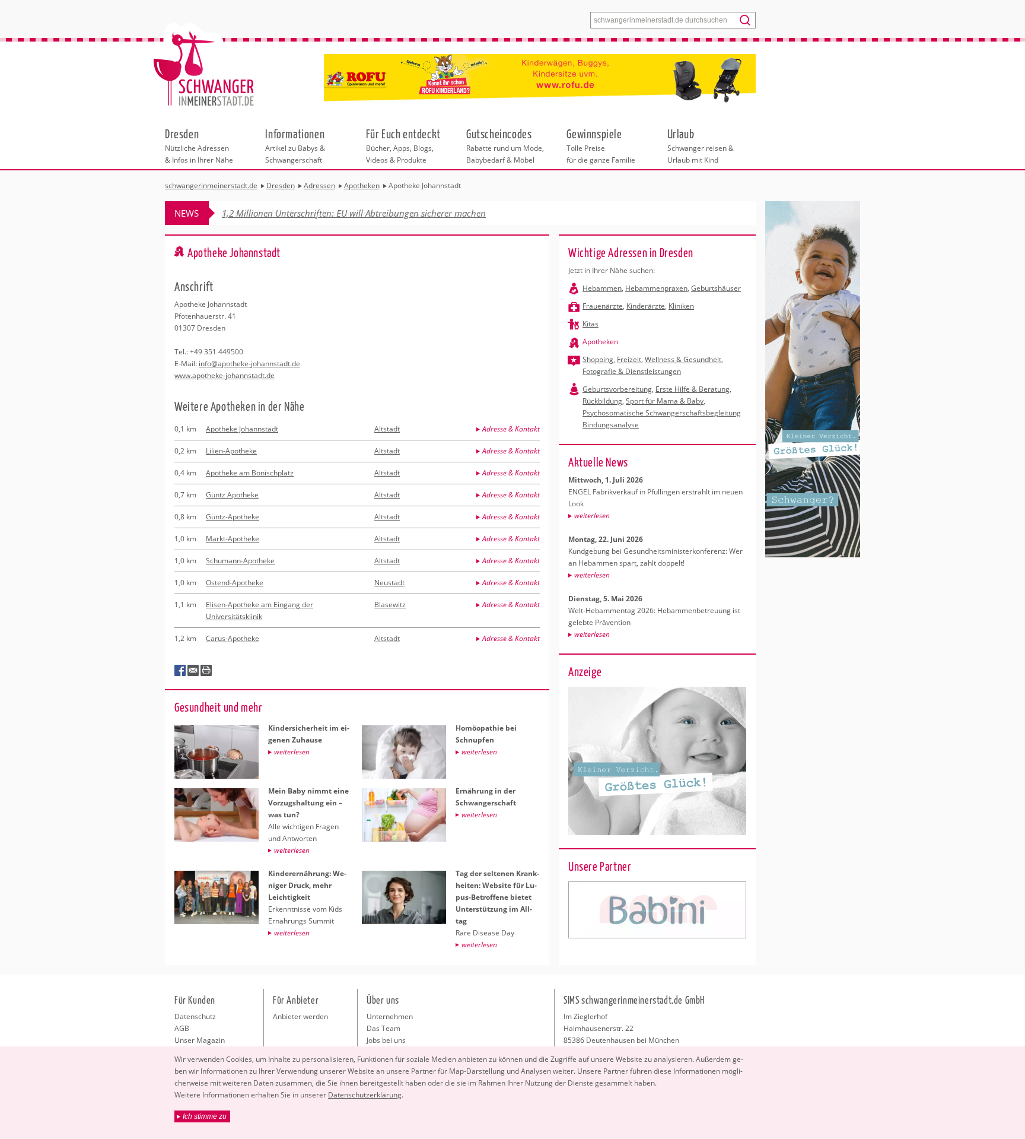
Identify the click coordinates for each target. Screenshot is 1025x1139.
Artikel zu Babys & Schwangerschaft (295, 145)
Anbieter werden (300, 1016)
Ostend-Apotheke (234, 583)
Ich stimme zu (205, 1116)
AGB (181, 1028)
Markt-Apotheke (232, 539)
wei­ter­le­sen (592, 515)
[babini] (657, 909)
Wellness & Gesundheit (683, 359)
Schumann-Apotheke (240, 561)
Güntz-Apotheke (232, 517)
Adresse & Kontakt (511, 429)
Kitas (590, 324)
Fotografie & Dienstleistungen (631, 371)
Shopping (597, 359)
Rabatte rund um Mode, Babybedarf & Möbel (505, 145)
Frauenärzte (602, 306)
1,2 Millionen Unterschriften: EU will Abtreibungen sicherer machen (354, 213)
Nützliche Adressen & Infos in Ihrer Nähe (199, 145)
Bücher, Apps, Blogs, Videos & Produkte (403, 145)
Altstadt (387, 429)
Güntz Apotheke (232, 495)
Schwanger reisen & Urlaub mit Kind (700, 145)
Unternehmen (390, 1016)
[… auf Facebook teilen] (180, 671)
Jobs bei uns (386, 1040)
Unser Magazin (199, 1040)
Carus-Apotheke (232, 638)
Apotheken (600, 342)
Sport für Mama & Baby (665, 401)
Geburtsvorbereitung (617, 389)
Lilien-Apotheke (231, 451)
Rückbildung (602, 401)
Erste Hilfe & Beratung (692, 389)
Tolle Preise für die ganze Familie (600, 145)
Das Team (383, 1028)
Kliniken (681, 306)
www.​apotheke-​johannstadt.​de (224, 375)
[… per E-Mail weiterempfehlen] (193, 671)
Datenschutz (195, 1016)
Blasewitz (390, 604)
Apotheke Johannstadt (242, 429)
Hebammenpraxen (656, 288)
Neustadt (389, 583)
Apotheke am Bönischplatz (250, 473)
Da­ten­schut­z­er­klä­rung (365, 1095)
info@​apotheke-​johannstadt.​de (249, 363)
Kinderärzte (645, 306)
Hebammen (602, 288)
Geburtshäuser (716, 288)
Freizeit (629, 359)
